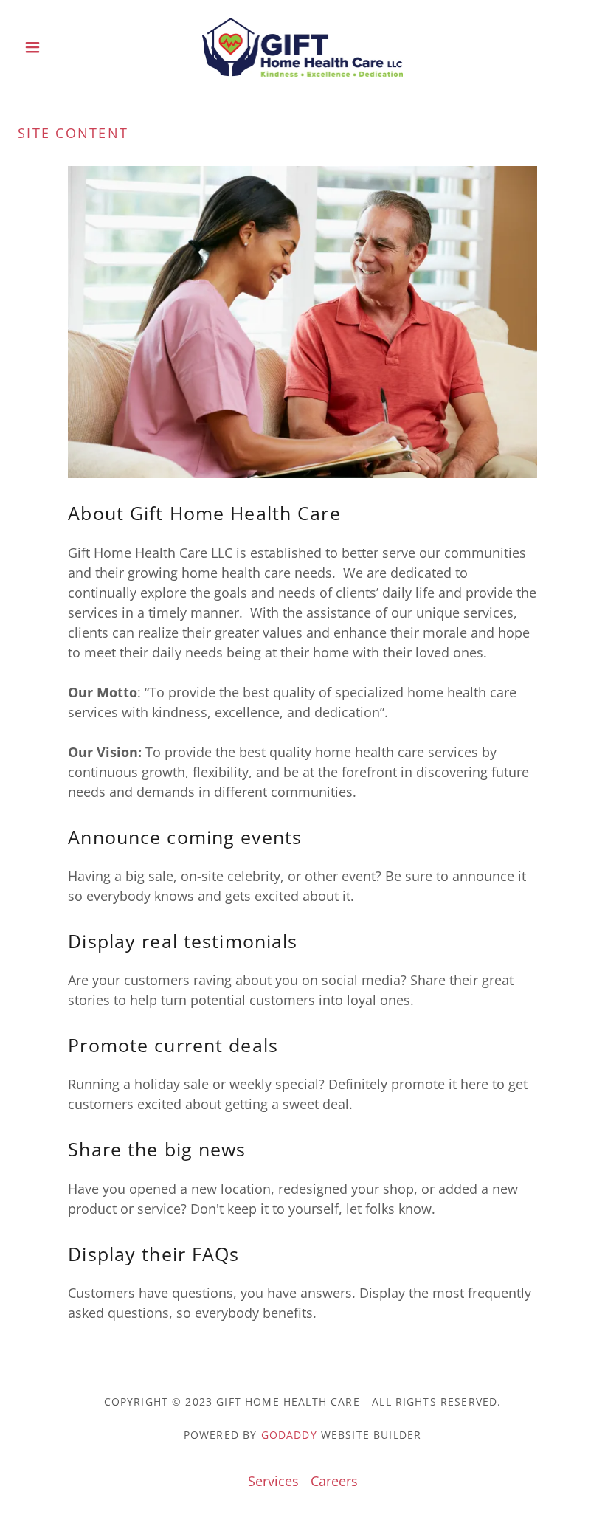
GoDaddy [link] (289, 1435)
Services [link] (273, 1481)
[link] (302, 47)
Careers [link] (334, 1481)
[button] (60, 47)
